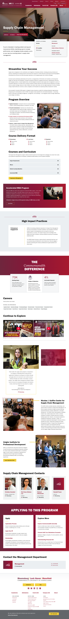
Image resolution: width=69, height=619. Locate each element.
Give (41, 584)
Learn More (10, 203)
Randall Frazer (57, 492)
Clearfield (14, 602)
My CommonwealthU (31, 600)
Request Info (63, 3)
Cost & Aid (45, 5)
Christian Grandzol (56, 52)
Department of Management (15, 178)
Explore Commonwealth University (47, 523)
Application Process (10, 523)
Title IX (44, 606)
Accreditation (45, 597)
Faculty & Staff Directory (32, 597)
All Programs (12, 34)
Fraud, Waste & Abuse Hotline (48, 601)
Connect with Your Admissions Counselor (49, 532)
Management (54, 43)
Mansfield (14, 600)
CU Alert (29, 608)
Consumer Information (47, 604)
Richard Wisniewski (40, 492)
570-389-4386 (55, 563)
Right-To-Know (46, 603)
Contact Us (28, 584)
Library (29, 602)
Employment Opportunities (33, 606)
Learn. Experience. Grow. (10, 460)
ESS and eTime (30, 605)
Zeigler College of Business (58, 48)
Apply (55, 3)
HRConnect (30, 603)
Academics (28, 5)
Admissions (37, 5)
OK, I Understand (54, 613)
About (61, 5)
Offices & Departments (32, 599)
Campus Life (53, 5)
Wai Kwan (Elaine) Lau (26, 492)
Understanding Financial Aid (46, 539)
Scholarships (9, 538)
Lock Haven (14, 599)
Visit (58, 3)
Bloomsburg (21, 391)
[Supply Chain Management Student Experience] (12, 337)
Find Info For (63, 1)
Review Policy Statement (13, 615)
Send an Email (55, 565)
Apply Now (8, 531)
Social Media (30, 609)
